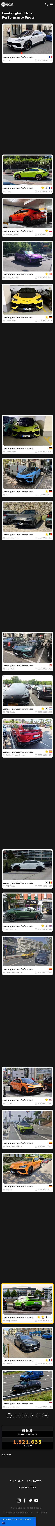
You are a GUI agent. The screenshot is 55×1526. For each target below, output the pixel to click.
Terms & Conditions (18, 1512)
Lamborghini (9, 57)
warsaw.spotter (12, 234)
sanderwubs (11, 929)
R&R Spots (10, 712)
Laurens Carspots (13, 1407)
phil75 (8, 60)
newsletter (27, 1487)
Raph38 (9, 1364)
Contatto (34, 1481)
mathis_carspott (12, 277)
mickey (9, 1103)
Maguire (9, 1190)
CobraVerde (11, 321)
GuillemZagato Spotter (15, 755)
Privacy (42, 1512)
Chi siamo (16, 1481)
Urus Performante (24, 57)
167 (45, 1415)
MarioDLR (10, 669)
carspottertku (11, 1321)
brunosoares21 (12, 538)
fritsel (8, 191)
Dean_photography (14, 972)
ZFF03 (8, 495)
